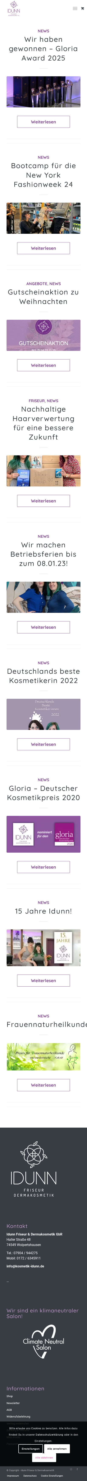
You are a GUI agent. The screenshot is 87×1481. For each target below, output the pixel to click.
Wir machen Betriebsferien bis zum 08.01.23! (43, 554)
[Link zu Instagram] (71, 1469)
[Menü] (75, 8)
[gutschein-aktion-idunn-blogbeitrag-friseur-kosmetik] (43, 335)
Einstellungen (31, 1448)
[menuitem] (76, 8)
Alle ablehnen (44, 1457)
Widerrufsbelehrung (18, 1416)
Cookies (36, 1428)
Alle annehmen (57, 1448)
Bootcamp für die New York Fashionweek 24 (43, 175)
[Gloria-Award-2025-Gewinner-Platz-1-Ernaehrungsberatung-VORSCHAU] (43, 91)
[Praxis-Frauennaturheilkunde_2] (43, 1057)
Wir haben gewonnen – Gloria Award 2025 (43, 48)
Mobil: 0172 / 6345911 (24, 1258)
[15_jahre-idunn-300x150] (43, 947)
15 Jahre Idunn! (43, 911)
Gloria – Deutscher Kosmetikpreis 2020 (43, 793)
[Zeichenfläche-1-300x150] (43, 834)
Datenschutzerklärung (49, 1434)
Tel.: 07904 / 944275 (22, 1253)
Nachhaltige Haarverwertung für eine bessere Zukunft (43, 422)
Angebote (36, 283)
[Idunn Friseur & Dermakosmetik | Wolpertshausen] (36, 8)
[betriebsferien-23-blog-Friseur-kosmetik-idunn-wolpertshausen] (43, 597)
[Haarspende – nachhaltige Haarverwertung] (43, 470)
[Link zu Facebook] (77, 1469)
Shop (10, 1396)
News (43, 30)
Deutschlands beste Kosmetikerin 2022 (43, 676)
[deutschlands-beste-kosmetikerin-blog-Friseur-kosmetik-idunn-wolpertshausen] (43, 714)
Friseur (37, 400)
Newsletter (13, 1403)
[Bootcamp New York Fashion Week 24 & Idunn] (43, 218)
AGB (9, 1409)
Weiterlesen (43, 121)
